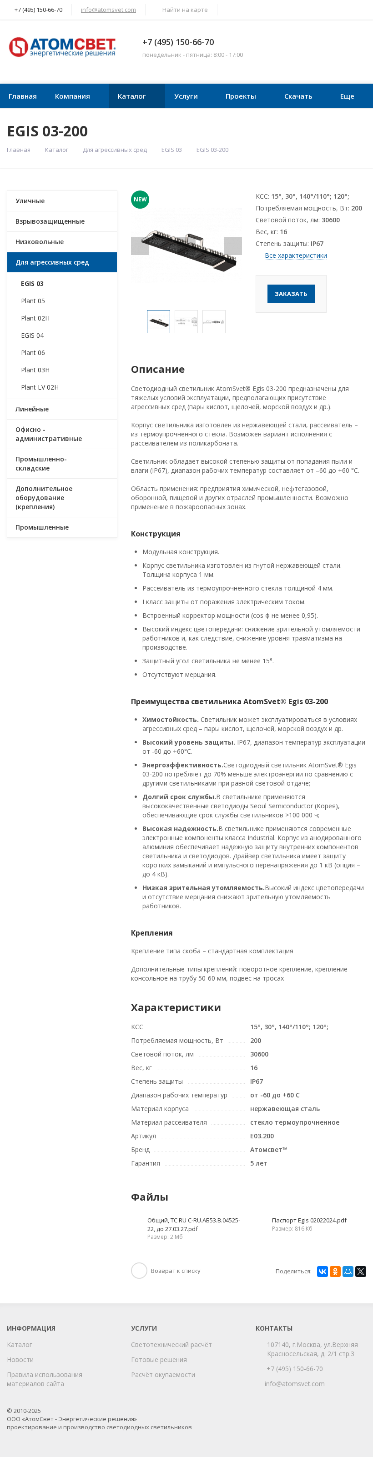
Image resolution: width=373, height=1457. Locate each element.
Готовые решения (159, 1359)
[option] (158, 321)
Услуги (186, 95)
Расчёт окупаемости (163, 1374)
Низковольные (39, 241)
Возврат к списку (176, 1271)
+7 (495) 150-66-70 (178, 41)
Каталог (132, 95)
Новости (20, 1359)
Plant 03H (35, 370)
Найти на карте (185, 9)
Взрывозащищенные (50, 221)
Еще (347, 95)
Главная (23, 95)
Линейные (32, 409)
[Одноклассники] (335, 1271)
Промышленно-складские (41, 463)
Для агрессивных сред (115, 149)
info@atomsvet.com (108, 9)
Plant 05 (33, 300)
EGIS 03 (171, 149)
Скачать (298, 95)
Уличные (30, 200)
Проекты (241, 95)
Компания (72, 95)
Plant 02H (35, 318)
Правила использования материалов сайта (44, 1379)
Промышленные (42, 527)
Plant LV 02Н (40, 387)
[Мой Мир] (348, 1271)
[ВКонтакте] (322, 1271)
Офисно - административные (48, 434)
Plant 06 (33, 352)
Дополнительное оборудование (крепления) (43, 497)
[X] (360, 1271)
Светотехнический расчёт (171, 1344)
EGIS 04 (32, 335)
